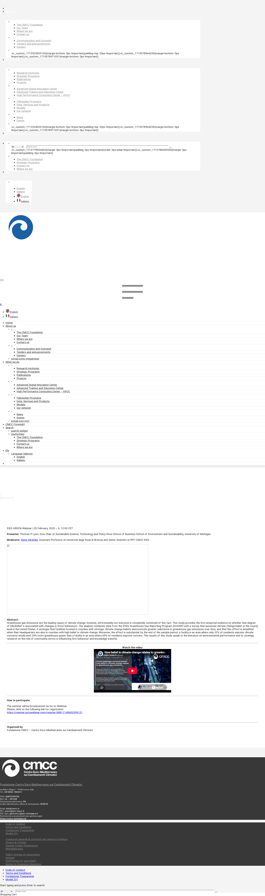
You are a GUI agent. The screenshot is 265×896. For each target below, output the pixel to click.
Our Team (22, 335)
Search (10, 427)
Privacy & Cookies (16, 842)
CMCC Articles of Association (23, 854)
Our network (24, 407)
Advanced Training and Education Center (40, 388)
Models (21, 404)
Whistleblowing (14, 848)
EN (1, 280)
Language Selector (22, 453)
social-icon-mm (20, 421)
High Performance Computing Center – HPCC (43, 391)
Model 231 (12, 833)
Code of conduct (15, 824)
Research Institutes (28, 368)
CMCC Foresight (15, 424)
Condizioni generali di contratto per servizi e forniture (36, 839)
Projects (21, 378)
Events (20, 417)
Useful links (17, 434)
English (21, 456)
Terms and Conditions (18, 827)
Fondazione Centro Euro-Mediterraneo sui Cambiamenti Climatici (41, 784)
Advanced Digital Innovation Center (37, 384)
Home (9, 322)
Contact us (23, 342)
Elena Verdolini (29, 539)
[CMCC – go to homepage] (132, 244)
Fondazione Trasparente (20, 830)
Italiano (21, 460)
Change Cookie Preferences (22, 845)
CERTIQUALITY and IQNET (21, 861)
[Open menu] (132, 301)
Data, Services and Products (33, 401)
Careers (21, 355)
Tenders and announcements (33, 352)
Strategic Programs (28, 371)
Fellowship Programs (29, 398)
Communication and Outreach (34, 348)
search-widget (19, 430)
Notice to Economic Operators (23, 864)
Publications (24, 375)
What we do (12, 362)
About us (11, 326)
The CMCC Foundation (30, 332)
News (20, 414)
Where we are (24, 339)
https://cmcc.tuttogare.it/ (13, 818)
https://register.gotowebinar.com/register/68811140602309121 (45, 712)
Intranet (10, 857)
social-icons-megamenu (25, 358)
